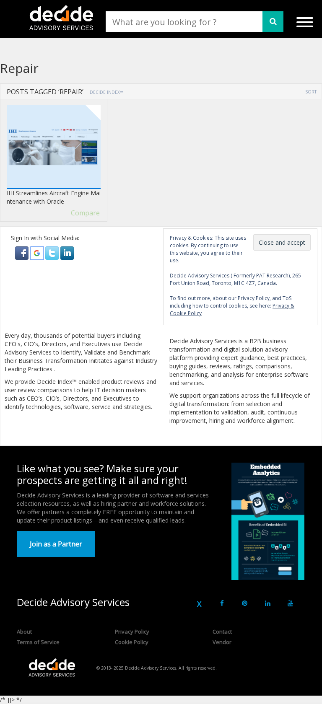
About (24, 631)
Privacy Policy (132, 631)
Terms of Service (38, 642)
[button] (22, 252)
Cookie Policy (131, 642)
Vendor (222, 642)
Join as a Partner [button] (56, 544)
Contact (222, 631)
